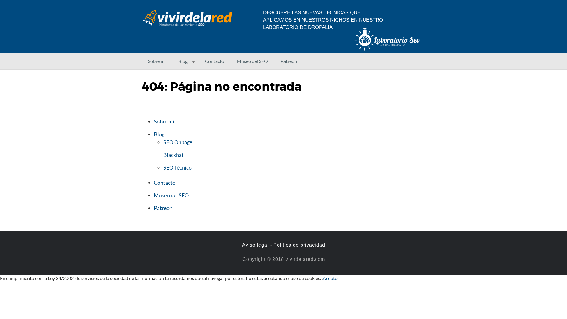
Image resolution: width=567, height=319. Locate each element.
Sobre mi (157, 61)
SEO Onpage (177, 142)
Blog (183, 61)
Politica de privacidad (299, 245)
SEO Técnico (177, 167)
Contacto (214, 61)
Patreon (289, 61)
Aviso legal (255, 245)
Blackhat (173, 155)
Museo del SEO (252, 61)
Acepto (330, 278)
